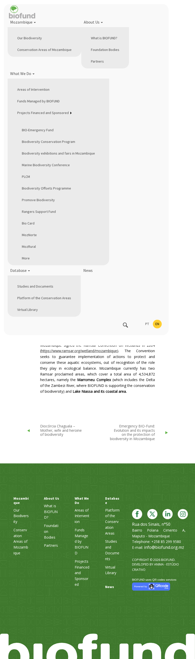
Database (18, 270)
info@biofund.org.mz (164, 547)
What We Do (21, 73)
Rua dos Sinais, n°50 (151, 524)
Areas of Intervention (33, 89)
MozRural (29, 246)
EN (157, 324)
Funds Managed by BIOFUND (38, 101)
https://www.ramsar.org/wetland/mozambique (79, 350)
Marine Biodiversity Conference (46, 165)
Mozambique (21, 22)
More (26, 258)
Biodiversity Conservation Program (48, 141)
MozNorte (29, 235)
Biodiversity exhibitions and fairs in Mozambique (58, 153)
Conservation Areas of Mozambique (44, 49)
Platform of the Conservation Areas (44, 298)
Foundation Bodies (105, 49)
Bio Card (28, 223)
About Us (92, 22)
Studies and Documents (35, 286)
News (88, 270)
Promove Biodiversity (38, 200)
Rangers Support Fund (39, 211)
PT (147, 324)
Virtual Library (27, 309)
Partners (97, 61)
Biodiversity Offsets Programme (46, 188)
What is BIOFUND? (104, 38)
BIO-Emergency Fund (38, 130)
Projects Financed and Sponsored (43, 112)
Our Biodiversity (29, 38)
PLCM (26, 176)
